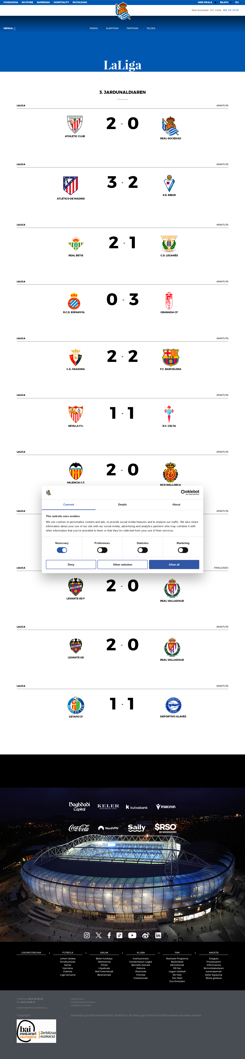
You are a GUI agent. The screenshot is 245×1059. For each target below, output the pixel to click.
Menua (8, 28)
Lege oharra (77, 999)
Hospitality (61, 2)
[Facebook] (109, 935)
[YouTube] (132, 935)
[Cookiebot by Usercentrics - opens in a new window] (183, 492)
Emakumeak (67, 962)
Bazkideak (177, 962)
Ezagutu (213, 959)
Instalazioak (141, 978)
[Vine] (145, 935)
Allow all (174, 564)
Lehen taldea (68, 959)
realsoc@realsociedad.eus (32, 1008)
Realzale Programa (177, 959)
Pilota (104, 965)
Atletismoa (104, 962)
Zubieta (67, 971)
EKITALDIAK (80, 2)
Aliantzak (140, 971)
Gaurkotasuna (31, 953)
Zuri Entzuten (177, 981)
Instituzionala (141, 959)
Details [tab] (122, 504)
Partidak (132, 28)
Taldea (151, 28)
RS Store (27, 2)
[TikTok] (119, 935)
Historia (140, 968)
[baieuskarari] (36, 1031)
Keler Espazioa (213, 975)
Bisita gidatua (214, 978)
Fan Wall (177, 978)
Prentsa (140, 975)
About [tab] (176, 504)
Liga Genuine (68, 975)
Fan (177, 953)
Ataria (94, 28)
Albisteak (112, 28)
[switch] (102, 550)
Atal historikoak (104, 971)
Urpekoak (104, 968)
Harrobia (68, 968)
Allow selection (122, 564)
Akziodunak (177, 965)
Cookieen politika (80, 1005)
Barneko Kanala (140, 965)
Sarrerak (43, 2)
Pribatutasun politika (82, 1002)
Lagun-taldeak (177, 971)
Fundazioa (11, 2)
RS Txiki (177, 975)
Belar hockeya (104, 959)
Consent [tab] (68, 504)
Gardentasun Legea (140, 962)
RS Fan (177, 968)
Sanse (67, 965)
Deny (71, 564)
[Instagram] (87, 935)
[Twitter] (99, 935)
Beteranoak (104, 975)
